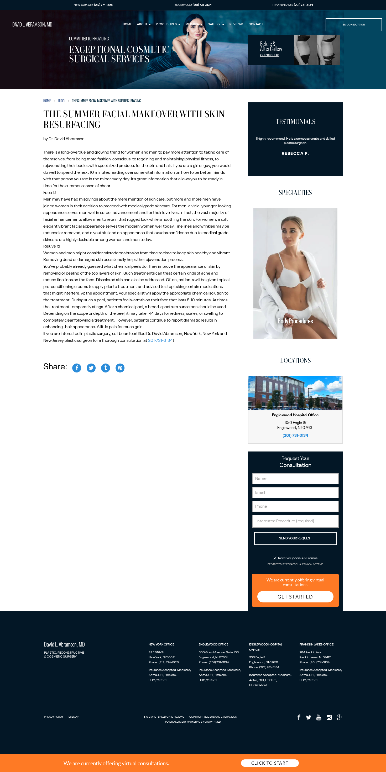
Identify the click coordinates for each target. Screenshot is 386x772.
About (142, 24)
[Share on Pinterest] (120, 368)
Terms (319, 564)
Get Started (295, 597)
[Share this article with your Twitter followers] (91, 368)
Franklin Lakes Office (316, 644)
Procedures (167, 24)
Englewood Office (213, 644)
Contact (256, 24)
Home (127, 24)
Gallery (215, 24)
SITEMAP (74, 717)
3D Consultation (354, 24)
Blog (61, 101)
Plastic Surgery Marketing (182, 722)
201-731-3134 (160, 341)
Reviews (236, 24)
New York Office (161, 644)
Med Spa (193, 24)
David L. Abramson (32, 24)
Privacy (307, 564)
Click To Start (269, 763)
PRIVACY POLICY (53, 717)
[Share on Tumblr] (105, 368)
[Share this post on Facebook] (76, 368)
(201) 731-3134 (295, 436)
